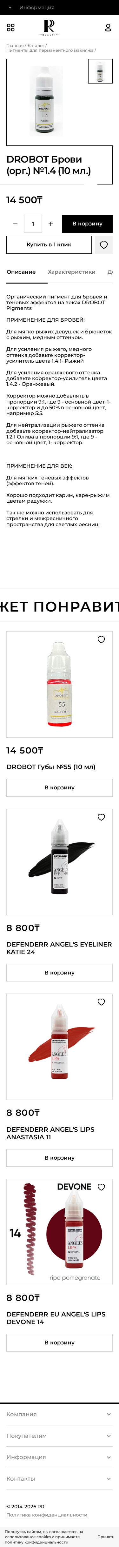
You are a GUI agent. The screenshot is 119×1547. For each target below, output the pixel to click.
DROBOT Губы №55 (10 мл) (51, 767)
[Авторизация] (108, 27)
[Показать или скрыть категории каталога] (10, 27)
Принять (105, 1536)
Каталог (36, 45)
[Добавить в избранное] (104, 245)
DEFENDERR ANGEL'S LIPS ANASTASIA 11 (50, 1133)
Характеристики (72, 272)
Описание (21, 272)
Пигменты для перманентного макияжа (50, 50)
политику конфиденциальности (36, 1542)
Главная (15, 45)
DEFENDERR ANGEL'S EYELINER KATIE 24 (59, 948)
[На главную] (49, 27)
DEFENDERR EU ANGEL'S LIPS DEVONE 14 (56, 1318)
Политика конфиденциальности (46, 1514)
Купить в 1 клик (49, 244)
